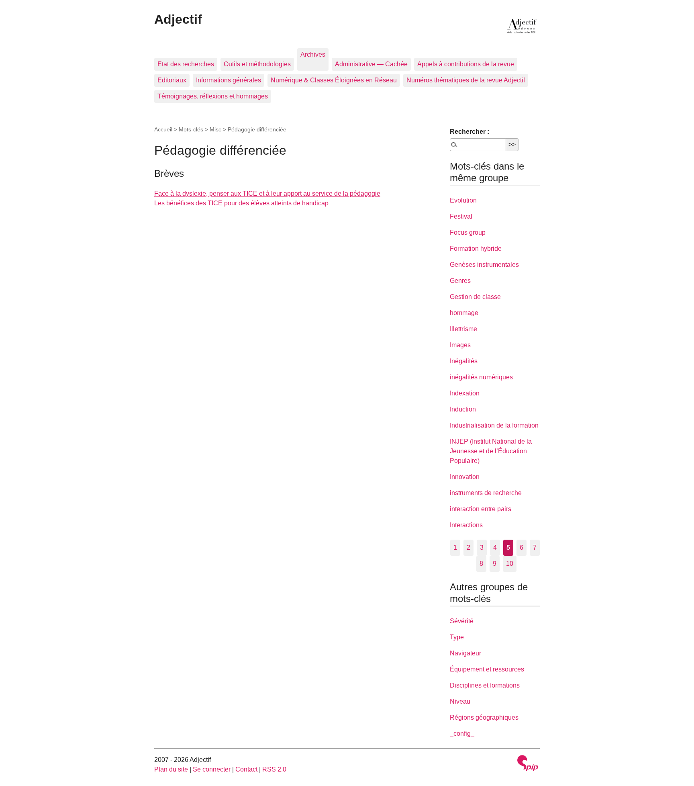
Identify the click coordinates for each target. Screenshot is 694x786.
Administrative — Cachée (371, 64)
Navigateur (465, 653)
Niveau (460, 701)
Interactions (466, 525)
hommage (464, 312)
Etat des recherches (185, 64)
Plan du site (171, 769)
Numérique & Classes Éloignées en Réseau (334, 80)
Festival (461, 216)
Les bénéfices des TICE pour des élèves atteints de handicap (241, 203)
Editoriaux (171, 80)
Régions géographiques (484, 717)
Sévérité (462, 621)
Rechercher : (469, 131)
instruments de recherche (486, 492)
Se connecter (212, 769)
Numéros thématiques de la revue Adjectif (465, 80)
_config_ (462, 733)
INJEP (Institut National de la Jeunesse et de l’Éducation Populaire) (491, 451)
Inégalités (464, 361)
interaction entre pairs (480, 509)
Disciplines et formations (485, 685)
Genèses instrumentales (484, 264)
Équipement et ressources (487, 669)
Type (457, 637)
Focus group (468, 232)
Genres (460, 280)
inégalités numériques (481, 377)
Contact (246, 769)
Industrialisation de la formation (494, 425)
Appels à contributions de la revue (465, 64)
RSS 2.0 (274, 769)
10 (509, 563)
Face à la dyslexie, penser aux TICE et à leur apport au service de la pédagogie (267, 193)
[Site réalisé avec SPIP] (528, 764)
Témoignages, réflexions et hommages (212, 96)
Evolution (463, 200)
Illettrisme (463, 328)
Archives (312, 54)
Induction (463, 409)
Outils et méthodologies (257, 64)
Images (460, 345)
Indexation (465, 393)
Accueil (163, 129)
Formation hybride (476, 248)
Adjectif (178, 19)
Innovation (465, 476)
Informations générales (228, 80)
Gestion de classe (475, 296)
